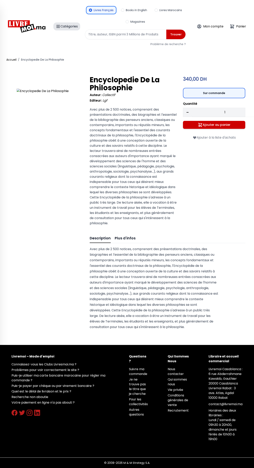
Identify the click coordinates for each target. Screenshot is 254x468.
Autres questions (136, 412)
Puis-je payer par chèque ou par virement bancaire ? (53, 386)
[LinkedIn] (37, 413)
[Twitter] (22, 413)
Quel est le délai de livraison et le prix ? (41, 391)
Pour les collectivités (138, 401)
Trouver (176, 34)
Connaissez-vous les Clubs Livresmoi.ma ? (44, 364)
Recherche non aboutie (30, 397)
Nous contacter (176, 371)
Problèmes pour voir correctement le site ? (45, 370)
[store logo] (26, 26)
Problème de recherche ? (168, 44)
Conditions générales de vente (178, 400)
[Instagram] (30, 413)
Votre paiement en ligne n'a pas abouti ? (43, 402)
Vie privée (175, 389)
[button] (48, 120)
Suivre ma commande (138, 371)
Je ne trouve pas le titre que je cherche (137, 386)
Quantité (190, 103)
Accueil (11, 60)
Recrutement (178, 410)
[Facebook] (14, 413)
